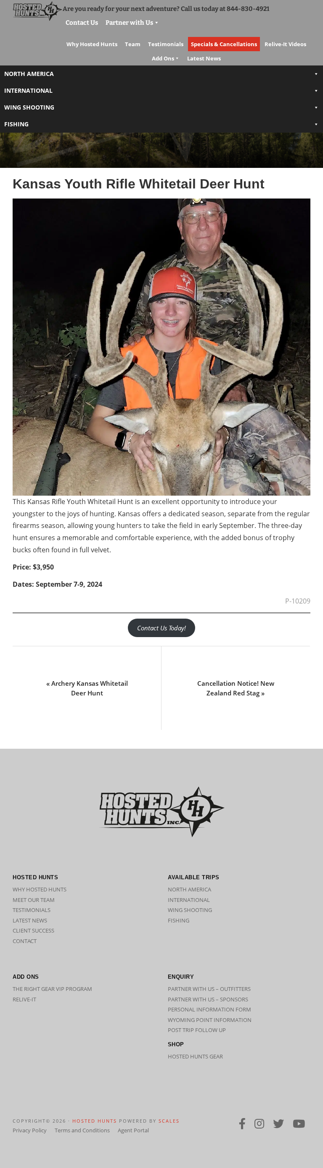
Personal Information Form (209, 1009)
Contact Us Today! (161, 628)
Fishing (16, 124)
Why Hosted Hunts (39, 889)
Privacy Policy (30, 1130)
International (28, 90)
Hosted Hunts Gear (195, 1056)
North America (29, 74)
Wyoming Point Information (210, 1020)
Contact (25, 941)
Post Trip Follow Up (197, 1030)
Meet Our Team (34, 900)
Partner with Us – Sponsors (208, 999)
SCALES (169, 1121)
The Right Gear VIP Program (52, 989)
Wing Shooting (29, 107)
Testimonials (31, 910)
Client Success (33, 930)
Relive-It (24, 999)
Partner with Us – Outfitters (209, 989)
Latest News (30, 920)
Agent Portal (133, 1130)
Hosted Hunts (94, 1121)
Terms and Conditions (82, 1130)
